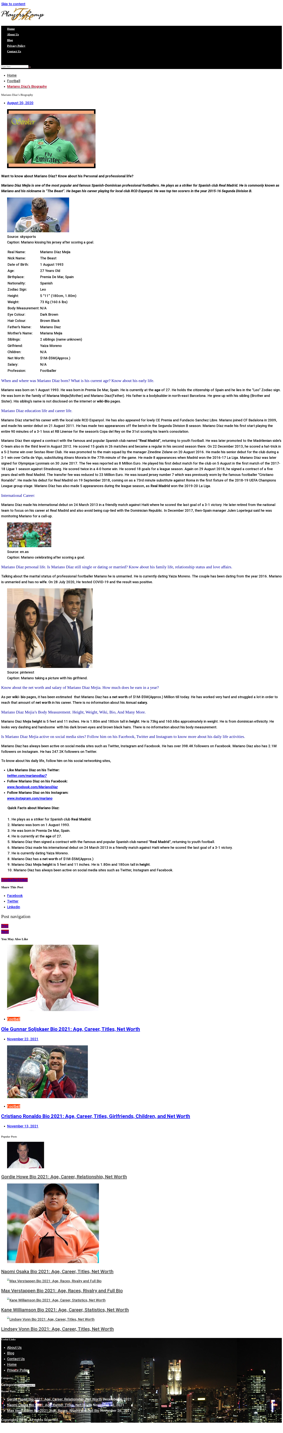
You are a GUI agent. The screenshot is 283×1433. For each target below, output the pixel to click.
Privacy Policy (16, 45)
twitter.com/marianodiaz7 (27, 776)
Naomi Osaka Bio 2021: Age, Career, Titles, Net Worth (57, 1271)
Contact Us (14, 51)
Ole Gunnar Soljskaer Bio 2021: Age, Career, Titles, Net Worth (70, 1029)
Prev (4, 926)
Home (11, 28)
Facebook (15, 896)
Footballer (9, 880)
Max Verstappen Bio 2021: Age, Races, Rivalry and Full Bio (62, 1290)
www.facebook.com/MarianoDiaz (32, 787)
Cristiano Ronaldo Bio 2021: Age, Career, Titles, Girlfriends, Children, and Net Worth (95, 1116)
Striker (22, 880)
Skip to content (13, 4)
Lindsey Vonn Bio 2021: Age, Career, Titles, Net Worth (57, 1329)
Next (5, 932)
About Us (13, 34)
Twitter (12, 901)
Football (13, 1019)
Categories (9, 1385)
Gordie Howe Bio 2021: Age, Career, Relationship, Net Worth (64, 1177)
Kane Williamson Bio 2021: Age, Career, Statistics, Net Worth (65, 1310)
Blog (10, 40)
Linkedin (13, 907)
